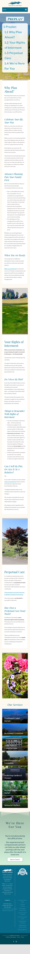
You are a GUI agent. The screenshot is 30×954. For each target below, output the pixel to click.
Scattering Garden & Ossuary (22, 917)
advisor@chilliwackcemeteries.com (9, 908)
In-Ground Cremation (22, 905)
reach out (7, 883)
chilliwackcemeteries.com (7, 910)
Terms (18, 937)
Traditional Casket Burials (23, 901)
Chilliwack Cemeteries (15, 935)
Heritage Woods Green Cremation (22, 926)
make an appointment (10, 481)
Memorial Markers (23, 929)
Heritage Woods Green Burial (22, 922)
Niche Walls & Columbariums (22, 909)
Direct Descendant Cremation (23, 913)
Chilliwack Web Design (11, 937)
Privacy (22, 937)
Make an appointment (10, 269)
